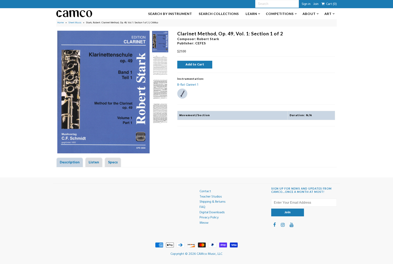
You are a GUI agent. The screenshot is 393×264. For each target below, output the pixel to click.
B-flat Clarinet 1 (187, 85)
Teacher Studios (211, 196)
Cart (330, 4)
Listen (94, 162)
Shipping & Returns (213, 201)
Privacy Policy (209, 217)
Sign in (306, 4)
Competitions (280, 14)
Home (60, 23)
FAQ (202, 207)
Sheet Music (74, 23)
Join (315, 4)
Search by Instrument (170, 14)
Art (328, 14)
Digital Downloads (212, 212)
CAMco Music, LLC (209, 254)
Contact (205, 191)
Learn (251, 14)
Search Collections (219, 14)
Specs (113, 162)
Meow (204, 223)
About (309, 14)
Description (70, 162)
